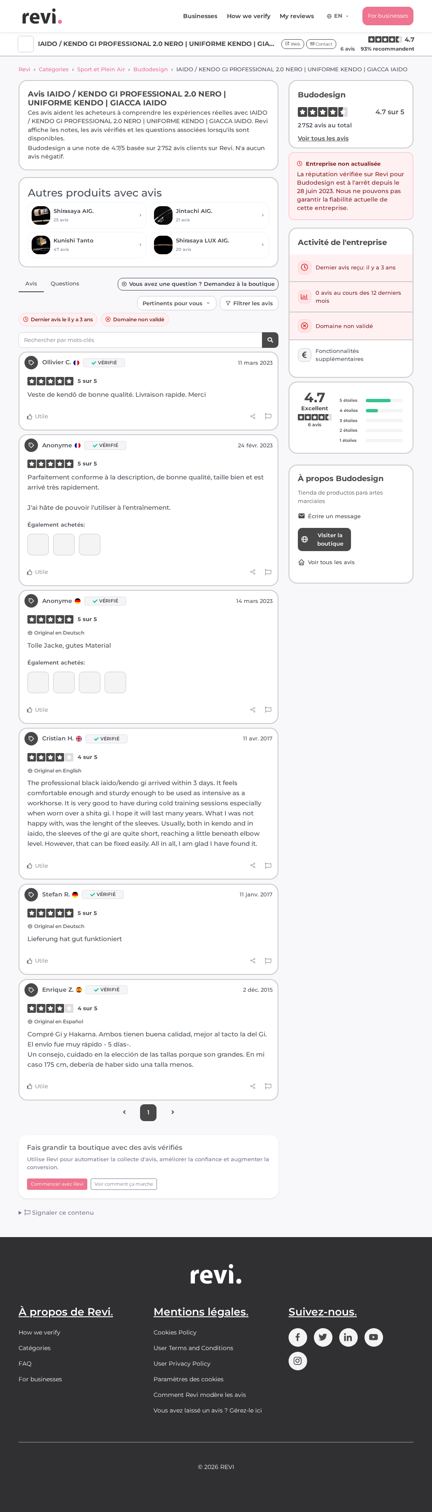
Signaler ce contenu (62, 1212)
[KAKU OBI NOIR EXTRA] (64, 544)
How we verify (248, 16)
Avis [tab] (31, 283)
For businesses (388, 15)
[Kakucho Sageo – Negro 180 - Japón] (89, 682)
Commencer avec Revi (57, 1184)
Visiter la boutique (330, 539)
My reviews (297, 16)
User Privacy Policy (182, 1363)
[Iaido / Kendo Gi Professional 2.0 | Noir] (38, 544)
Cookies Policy (175, 1332)
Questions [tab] (65, 283)
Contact (323, 44)
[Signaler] (268, 416)
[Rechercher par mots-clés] (270, 340)
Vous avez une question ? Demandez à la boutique (202, 284)
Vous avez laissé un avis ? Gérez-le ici (208, 1410)
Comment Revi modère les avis (200, 1395)
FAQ (25, 1363)
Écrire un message (334, 516)
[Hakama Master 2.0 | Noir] (89, 544)
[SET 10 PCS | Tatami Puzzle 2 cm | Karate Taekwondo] (64, 682)
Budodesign (150, 69)
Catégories (54, 69)
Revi (24, 69)
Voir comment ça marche (123, 1184)
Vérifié (107, 363)
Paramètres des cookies (189, 1379)
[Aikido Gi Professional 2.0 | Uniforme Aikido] (115, 682)
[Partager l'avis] (252, 416)
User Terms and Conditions (193, 1348)
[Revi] (42, 16)
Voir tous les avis (323, 138)
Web (294, 44)
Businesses (200, 16)
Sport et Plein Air (101, 69)
